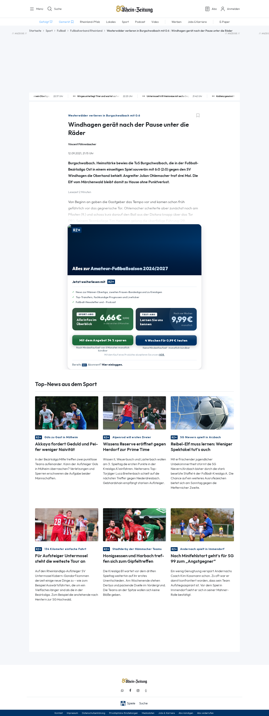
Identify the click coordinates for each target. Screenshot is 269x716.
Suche (58, 9)
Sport (49, 30)
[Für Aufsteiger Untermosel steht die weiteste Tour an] (66, 524)
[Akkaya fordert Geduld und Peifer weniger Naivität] (66, 412)
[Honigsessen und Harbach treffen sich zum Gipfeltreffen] (134, 524)
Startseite (35, 30)
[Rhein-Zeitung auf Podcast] (146, 690)
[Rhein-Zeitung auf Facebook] (130, 690)
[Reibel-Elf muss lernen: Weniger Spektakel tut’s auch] (202, 412)
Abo (214, 9)
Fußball (61, 30)
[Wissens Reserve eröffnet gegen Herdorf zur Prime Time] (134, 412)
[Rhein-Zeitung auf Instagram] (138, 690)
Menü (39, 9)
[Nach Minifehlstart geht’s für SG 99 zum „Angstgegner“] (202, 524)
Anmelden (233, 9)
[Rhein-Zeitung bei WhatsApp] (122, 690)
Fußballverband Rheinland (86, 30)
